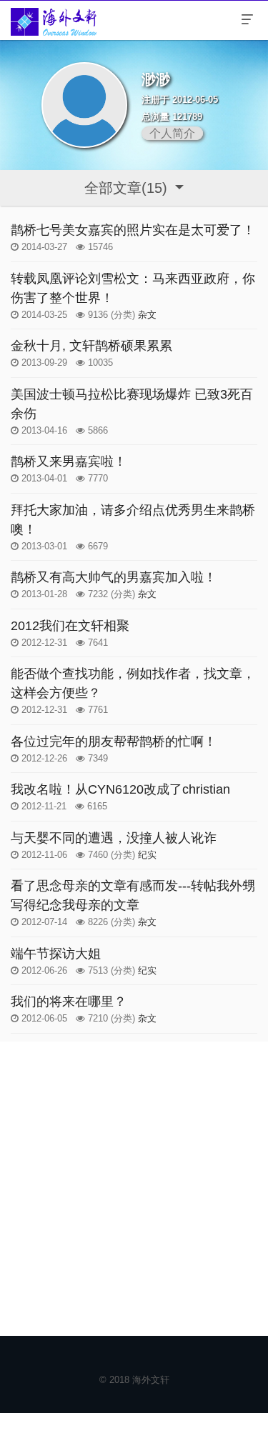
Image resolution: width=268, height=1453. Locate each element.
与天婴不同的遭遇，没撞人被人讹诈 (114, 838)
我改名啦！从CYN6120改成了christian (120, 789)
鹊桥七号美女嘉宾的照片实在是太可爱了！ (133, 230)
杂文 (147, 314)
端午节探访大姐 (56, 954)
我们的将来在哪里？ (68, 1001)
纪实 (147, 854)
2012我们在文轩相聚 (70, 626)
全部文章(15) (128, 188)
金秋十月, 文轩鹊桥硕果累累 (91, 346)
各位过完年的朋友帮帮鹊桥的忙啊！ (114, 741)
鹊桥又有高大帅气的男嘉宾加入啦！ (114, 577)
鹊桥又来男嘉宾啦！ (68, 461)
